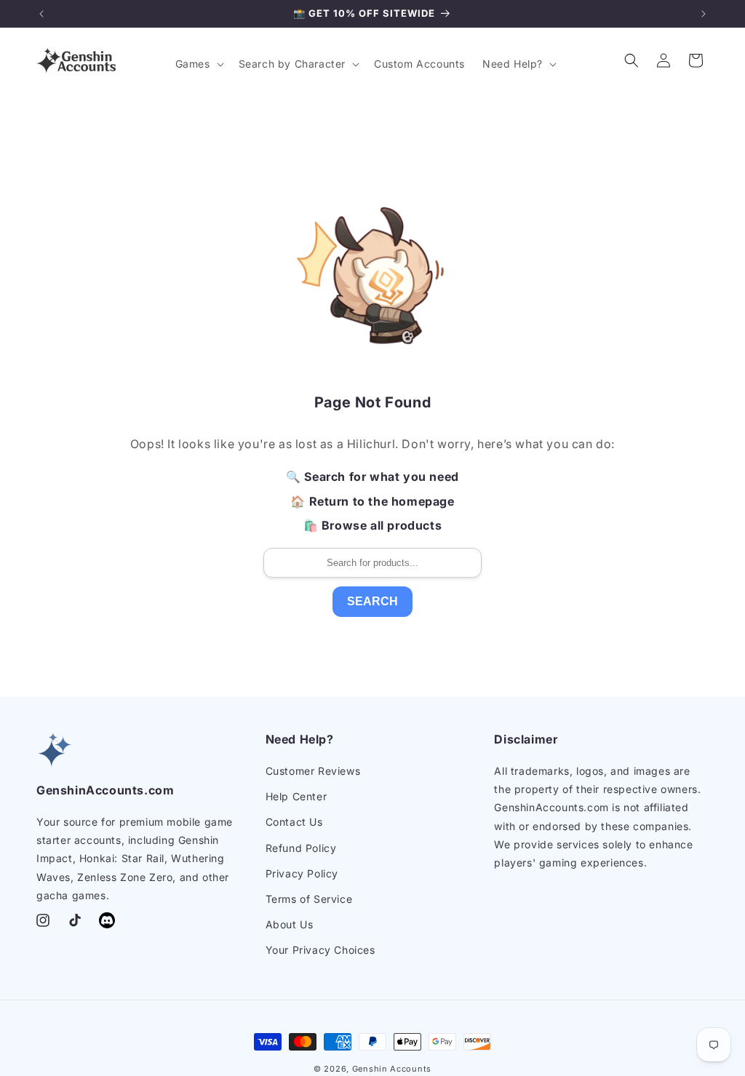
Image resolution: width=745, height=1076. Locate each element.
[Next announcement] (704, 14)
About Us (290, 924)
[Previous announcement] (41, 14)
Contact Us (294, 822)
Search (372, 601)
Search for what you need (381, 476)
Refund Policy (301, 848)
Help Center (296, 796)
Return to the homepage (382, 501)
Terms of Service (309, 899)
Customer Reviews (313, 771)
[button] (198, 64)
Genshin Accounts (391, 1069)
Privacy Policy (302, 873)
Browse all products (382, 525)
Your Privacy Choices (320, 950)
